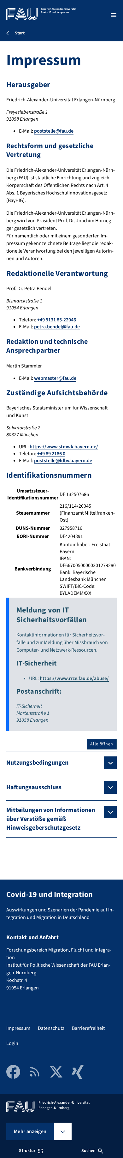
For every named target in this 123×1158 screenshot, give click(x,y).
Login (12, 1043)
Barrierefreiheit (88, 1028)
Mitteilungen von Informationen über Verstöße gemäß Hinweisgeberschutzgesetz (50, 819)
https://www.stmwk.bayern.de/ (64, 446)
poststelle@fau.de (53, 131)
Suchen (88, 1151)
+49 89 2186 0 (51, 453)
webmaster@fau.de (55, 378)
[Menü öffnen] (113, 15)
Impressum (18, 1028)
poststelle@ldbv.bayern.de (63, 460)
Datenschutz (51, 1028)
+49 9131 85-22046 (56, 319)
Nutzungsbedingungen (37, 762)
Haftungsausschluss (34, 787)
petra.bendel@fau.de (57, 326)
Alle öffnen (101, 744)
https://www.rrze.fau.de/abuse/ (74, 678)
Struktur (27, 1151)
